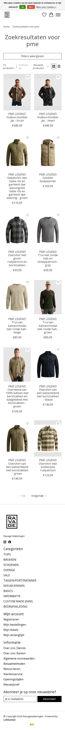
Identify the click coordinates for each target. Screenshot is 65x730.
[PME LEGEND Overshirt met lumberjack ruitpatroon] (47, 438)
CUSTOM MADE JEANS (18, 601)
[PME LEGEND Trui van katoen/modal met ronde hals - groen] (47, 297)
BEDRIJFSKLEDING (15, 606)
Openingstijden (13, 679)
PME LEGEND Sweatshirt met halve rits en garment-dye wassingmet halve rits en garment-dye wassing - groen (17, 186)
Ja (22, 7)
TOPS (7, 554)
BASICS (8, 591)
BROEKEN (9, 560)
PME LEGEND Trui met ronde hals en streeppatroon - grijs (47, 258)
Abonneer (49, 699)
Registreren (11, 619)
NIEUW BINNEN (14, 586)
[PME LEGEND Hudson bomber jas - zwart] (47, 92)
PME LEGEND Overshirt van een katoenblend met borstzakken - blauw (48, 393)
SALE (6, 575)
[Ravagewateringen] (7, 14)
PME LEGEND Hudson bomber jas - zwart (48, 117)
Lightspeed (9, 719)
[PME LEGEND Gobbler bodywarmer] (47, 152)
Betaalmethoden (14, 664)
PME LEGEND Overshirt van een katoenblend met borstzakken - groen (17, 466)
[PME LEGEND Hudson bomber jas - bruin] (17, 92)
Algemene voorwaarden (18, 658)
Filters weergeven (32, 56)
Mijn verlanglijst (13, 635)
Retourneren (11, 669)
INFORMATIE (11, 596)
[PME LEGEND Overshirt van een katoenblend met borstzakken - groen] (17, 438)
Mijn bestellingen (14, 625)
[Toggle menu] (58, 14)
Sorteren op (23, 66)
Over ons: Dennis (14, 648)
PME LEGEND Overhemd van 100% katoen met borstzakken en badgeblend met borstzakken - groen (17, 396)
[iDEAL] (32, 725)
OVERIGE (9, 570)
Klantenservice (13, 674)
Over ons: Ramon (14, 653)
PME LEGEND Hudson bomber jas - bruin (17, 117)
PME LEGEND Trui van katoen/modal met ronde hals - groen (48, 325)
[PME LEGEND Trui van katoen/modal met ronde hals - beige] (17, 297)
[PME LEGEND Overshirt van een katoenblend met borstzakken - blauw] (47, 364)
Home (6, 26)
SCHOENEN (11, 565)
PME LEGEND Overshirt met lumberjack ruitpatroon (48, 465)
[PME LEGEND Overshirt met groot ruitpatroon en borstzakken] (17, 230)
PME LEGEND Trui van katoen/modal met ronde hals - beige (17, 325)
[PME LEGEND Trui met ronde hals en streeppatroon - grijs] (47, 230)
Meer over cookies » (46, 7)
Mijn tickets (10, 630)
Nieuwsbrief (11, 684)
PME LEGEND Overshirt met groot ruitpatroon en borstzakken (17, 258)
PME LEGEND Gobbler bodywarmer (48, 178)
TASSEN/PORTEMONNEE (19, 580)
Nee (31, 7)
